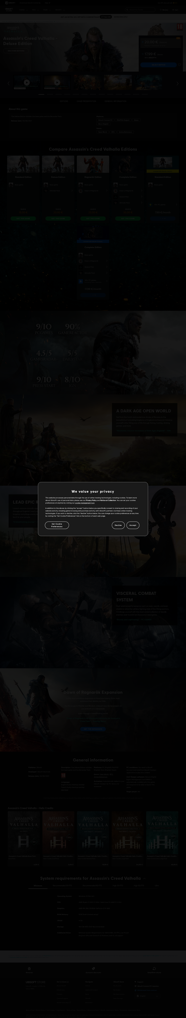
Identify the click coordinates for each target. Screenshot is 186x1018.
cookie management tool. (85, 503)
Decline (118, 525)
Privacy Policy (91, 500)
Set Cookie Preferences (57, 525)
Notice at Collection (108, 500)
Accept (132, 525)
